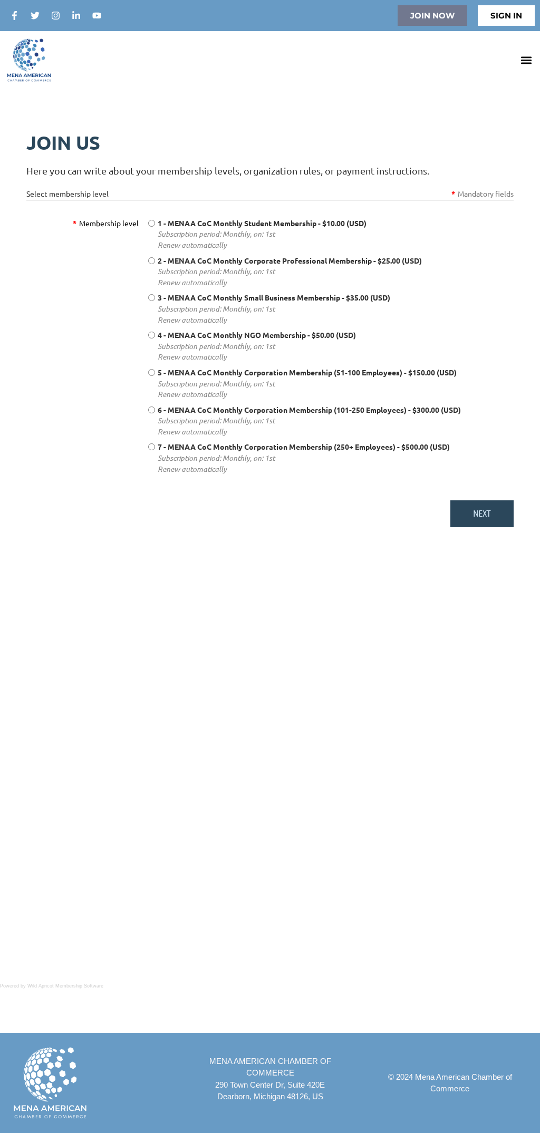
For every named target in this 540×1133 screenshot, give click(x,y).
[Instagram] (55, 16)
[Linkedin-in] (76, 16)
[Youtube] (96, 16)
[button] (526, 60)
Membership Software (79, 986)
